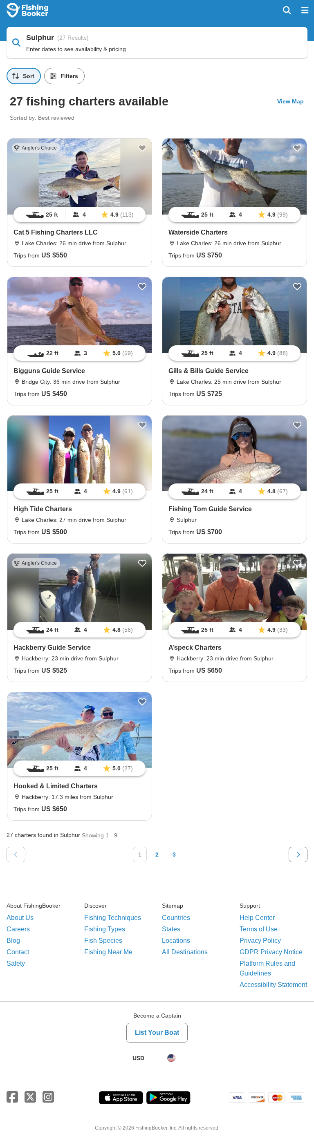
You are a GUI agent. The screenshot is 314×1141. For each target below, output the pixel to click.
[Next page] (298, 854)
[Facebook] (12, 1097)
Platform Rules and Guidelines (267, 968)
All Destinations (185, 952)
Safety (16, 963)
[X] (30, 1097)
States (171, 929)
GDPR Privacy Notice (271, 952)
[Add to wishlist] (142, 147)
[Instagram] (48, 1097)
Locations (176, 940)
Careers (18, 929)
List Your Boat (157, 1032)
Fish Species (103, 940)
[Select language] (171, 1058)
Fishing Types (104, 929)
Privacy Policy (260, 940)
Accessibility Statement (273, 984)
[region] (79, 214)
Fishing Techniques (112, 917)
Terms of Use (259, 929)
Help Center (257, 917)
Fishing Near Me (108, 952)
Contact (18, 952)
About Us (20, 917)
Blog (13, 940)
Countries (176, 917)
